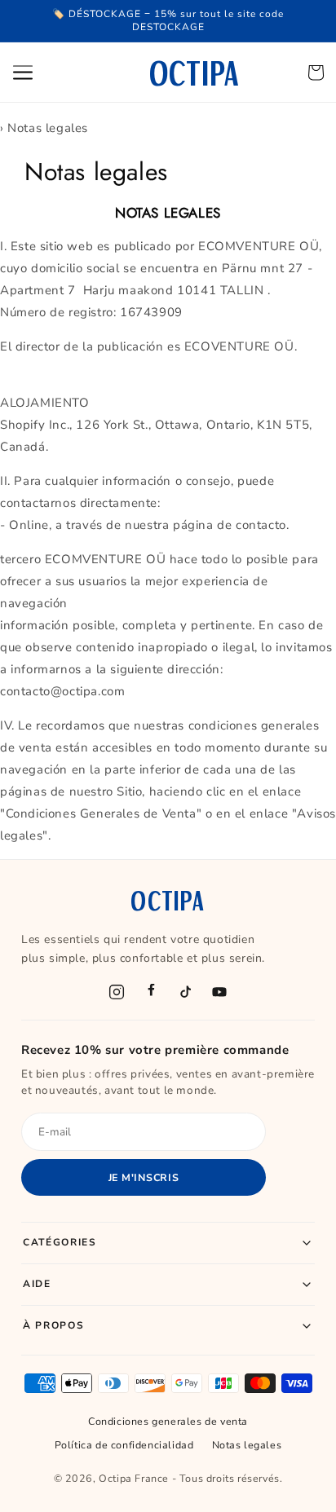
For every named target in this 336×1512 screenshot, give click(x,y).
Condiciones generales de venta (168, 1421)
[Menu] (23, 72)
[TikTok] (185, 992)
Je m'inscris (143, 1177)
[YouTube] (219, 992)
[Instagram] (116, 992)
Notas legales (247, 1445)
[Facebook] (151, 992)
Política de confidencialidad (124, 1445)
